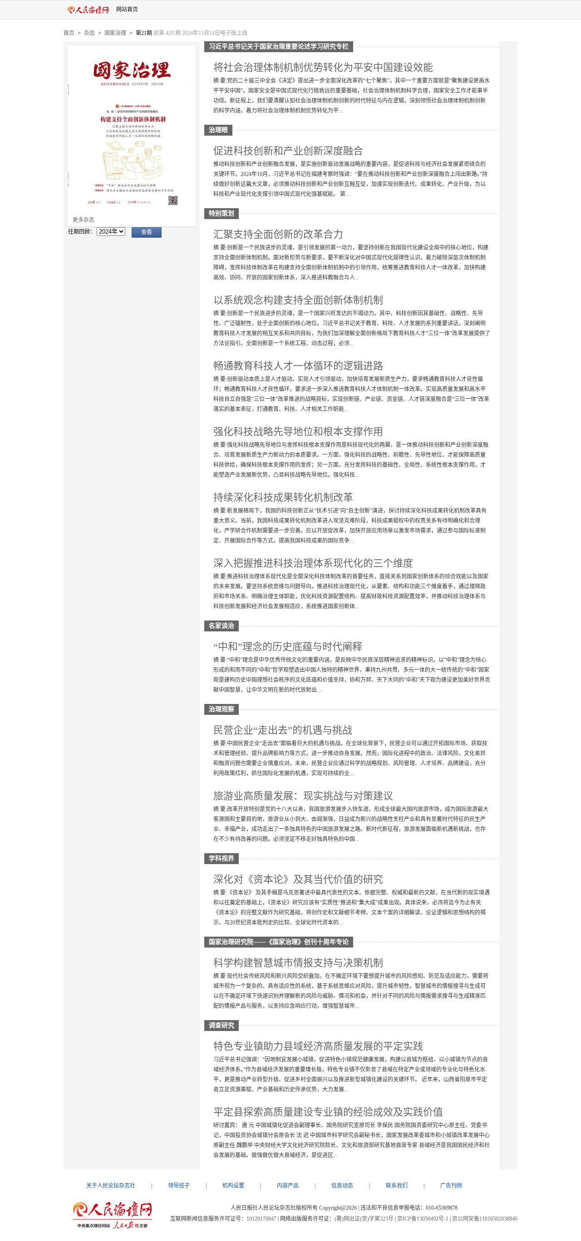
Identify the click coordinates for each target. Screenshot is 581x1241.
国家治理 (115, 33)
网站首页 (127, 9)
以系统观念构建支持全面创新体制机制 (298, 300)
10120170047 (261, 1219)
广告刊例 (451, 1185)
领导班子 (179, 1185)
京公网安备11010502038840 (484, 1219)
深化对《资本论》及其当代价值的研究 (298, 879)
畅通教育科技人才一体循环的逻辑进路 (298, 365)
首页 (69, 33)
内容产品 (288, 1185)
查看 (146, 232)
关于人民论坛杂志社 (110, 1185)
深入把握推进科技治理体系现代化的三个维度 (313, 563)
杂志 (89, 33)
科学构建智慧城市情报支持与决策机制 (298, 962)
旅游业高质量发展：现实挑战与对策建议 (303, 795)
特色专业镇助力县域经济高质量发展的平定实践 (318, 1046)
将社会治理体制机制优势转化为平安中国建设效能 (323, 67)
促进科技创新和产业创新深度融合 (288, 150)
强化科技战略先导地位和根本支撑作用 (298, 431)
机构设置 (233, 1185)
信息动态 (342, 1185)
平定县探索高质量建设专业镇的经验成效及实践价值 (328, 1112)
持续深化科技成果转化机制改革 (283, 497)
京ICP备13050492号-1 (422, 1219)
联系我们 (397, 1185)
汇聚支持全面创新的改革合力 (278, 234)
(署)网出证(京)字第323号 (364, 1219)
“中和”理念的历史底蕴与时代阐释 (287, 646)
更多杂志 (83, 220)
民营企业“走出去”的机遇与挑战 (282, 730)
